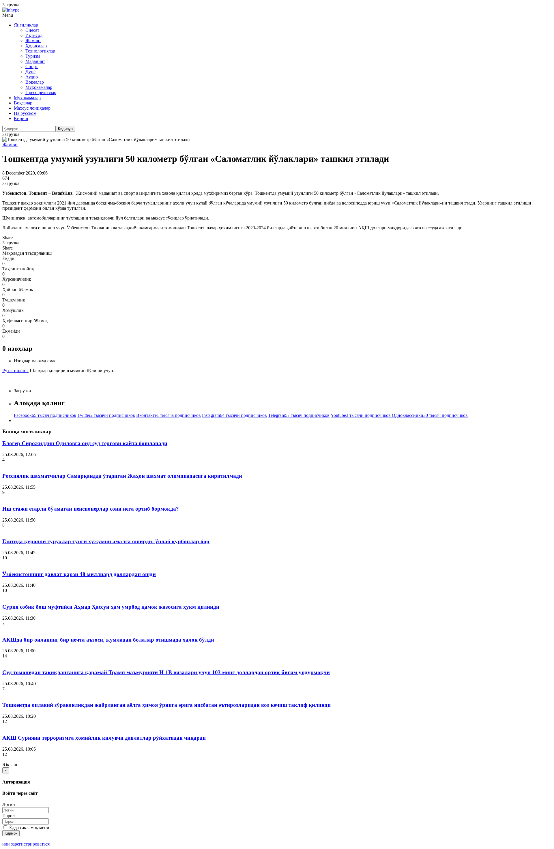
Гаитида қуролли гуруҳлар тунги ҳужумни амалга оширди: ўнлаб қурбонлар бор (105, 541)
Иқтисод (33, 35)
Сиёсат (32, 30)
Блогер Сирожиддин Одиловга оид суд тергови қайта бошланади (84, 443)
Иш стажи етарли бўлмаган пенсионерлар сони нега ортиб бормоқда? (90, 509)
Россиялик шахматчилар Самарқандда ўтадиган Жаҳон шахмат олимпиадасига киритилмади (122, 476)
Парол (8, 815)
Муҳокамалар (38, 87)
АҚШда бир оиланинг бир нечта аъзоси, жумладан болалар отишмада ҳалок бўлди (108, 640)
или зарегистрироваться (26, 843)
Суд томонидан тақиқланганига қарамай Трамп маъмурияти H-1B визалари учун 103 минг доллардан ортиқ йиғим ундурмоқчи (166, 672)
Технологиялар (40, 50)
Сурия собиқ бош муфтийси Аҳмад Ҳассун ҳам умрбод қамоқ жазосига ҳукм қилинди (110, 607)
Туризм (32, 56)
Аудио (31, 76)
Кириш (21, 118)
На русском (25, 113)
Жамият (33, 40)
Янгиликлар (26, 25)
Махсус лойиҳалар (32, 108)
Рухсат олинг (15, 370)
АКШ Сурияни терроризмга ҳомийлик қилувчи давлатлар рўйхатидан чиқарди (104, 738)
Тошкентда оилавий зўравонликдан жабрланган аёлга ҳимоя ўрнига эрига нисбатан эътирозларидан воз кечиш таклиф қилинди (166, 705)
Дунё (30, 71)
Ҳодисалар (36, 45)
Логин (8, 804)
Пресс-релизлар (40, 92)
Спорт (31, 66)
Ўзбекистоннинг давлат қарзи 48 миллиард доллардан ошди (79, 574)
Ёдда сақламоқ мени (28, 827)
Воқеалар (34, 82)
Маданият (35, 61)
